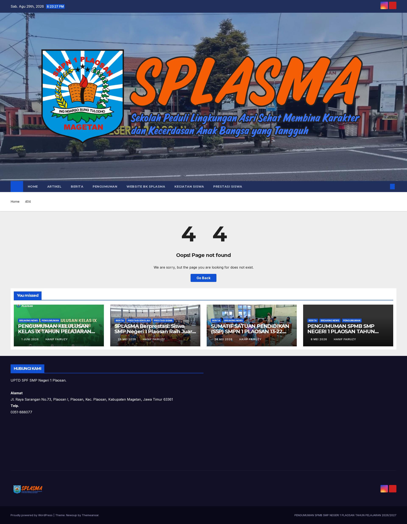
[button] (385, 186)
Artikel (54, 186)
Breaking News (28, 320)
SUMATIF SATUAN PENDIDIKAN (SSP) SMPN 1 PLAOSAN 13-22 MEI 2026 (250, 331)
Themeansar (90, 515)
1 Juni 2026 (30, 339)
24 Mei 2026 (223, 339)
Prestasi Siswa (227, 186)
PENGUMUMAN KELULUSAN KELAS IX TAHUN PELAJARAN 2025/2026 (54, 331)
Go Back (203, 278)
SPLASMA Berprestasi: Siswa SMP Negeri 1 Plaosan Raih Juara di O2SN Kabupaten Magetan (154, 331)
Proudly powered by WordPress (32, 515)
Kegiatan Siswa (189, 186)
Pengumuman (105, 186)
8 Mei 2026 (319, 339)
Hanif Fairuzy (57, 339)
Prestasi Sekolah (139, 320)
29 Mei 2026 (127, 339)
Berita (77, 186)
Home (33, 186)
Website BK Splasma (146, 186)
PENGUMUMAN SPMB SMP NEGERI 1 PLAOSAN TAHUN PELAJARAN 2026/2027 (341, 331)
